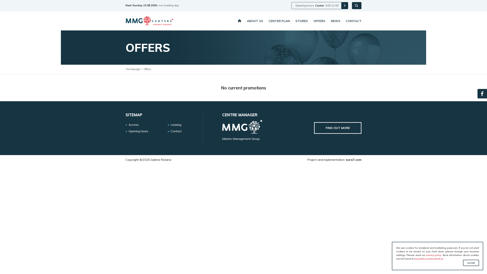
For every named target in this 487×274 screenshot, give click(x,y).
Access (134, 125)
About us (255, 21)
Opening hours (138, 131)
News (335, 21)
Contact (353, 21)
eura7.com (353, 160)
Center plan (279, 21)
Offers (319, 21)
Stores (301, 21)
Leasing (176, 125)
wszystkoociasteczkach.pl (428, 258)
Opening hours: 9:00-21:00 (316, 5)
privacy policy (433, 255)
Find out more (338, 128)
